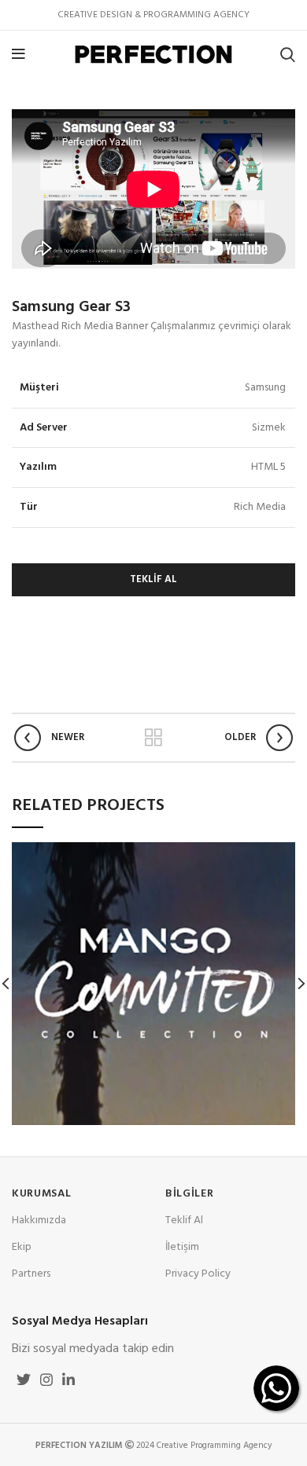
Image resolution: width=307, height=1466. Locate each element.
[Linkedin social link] (68, 1379)
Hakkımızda (39, 1220)
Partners (31, 1274)
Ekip (21, 1247)
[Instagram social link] (46, 1379)
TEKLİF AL (153, 579)
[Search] (287, 54)
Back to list (153, 737)
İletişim (182, 1247)
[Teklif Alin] (276, 1388)
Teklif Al (184, 1220)
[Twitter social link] (23, 1379)
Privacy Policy (198, 1274)
